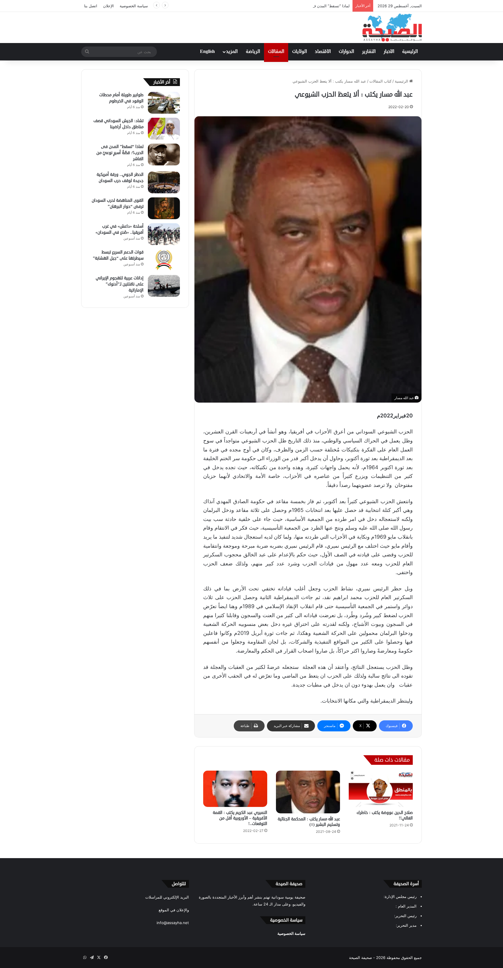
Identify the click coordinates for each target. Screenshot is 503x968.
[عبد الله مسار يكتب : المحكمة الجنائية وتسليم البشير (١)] (308, 792)
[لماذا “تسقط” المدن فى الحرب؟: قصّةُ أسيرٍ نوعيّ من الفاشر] (164, 154)
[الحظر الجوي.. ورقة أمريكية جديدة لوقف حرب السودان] (164, 182)
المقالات (276, 51)
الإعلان (108, 5)
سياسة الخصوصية (134, 5)
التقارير (369, 51)
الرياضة (253, 51)
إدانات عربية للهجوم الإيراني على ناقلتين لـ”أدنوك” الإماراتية (120, 284)
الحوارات (346, 51)
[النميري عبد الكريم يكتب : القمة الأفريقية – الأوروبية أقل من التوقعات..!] (235, 789)
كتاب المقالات (380, 81)
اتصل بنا (90, 5)
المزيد (232, 51)
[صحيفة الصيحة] (392, 27)
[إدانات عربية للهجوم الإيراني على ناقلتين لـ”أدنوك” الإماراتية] (164, 286)
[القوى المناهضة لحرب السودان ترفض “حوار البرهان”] (164, 208)
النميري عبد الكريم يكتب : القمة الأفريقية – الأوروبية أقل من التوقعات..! (240, 818)
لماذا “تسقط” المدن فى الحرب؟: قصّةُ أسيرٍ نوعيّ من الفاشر (301, 5)
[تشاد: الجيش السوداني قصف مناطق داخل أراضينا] (164, 129)
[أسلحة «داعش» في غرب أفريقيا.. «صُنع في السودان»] (164, 234)
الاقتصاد (323, 51)
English (207, 51)
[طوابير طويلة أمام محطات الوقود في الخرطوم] (164, 103)
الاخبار (389, 51)
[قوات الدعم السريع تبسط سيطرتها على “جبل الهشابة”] (164, 260)
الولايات (299, 51)
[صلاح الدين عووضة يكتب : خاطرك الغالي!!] (381, 789)
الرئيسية (410, 51)
